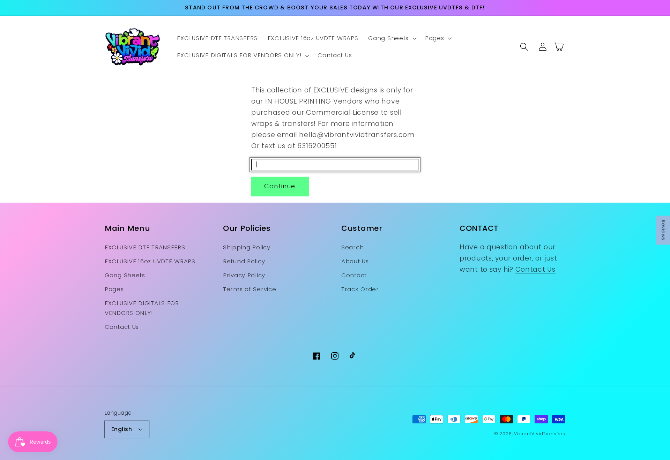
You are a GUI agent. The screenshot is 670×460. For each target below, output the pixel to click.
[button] (391, 38)
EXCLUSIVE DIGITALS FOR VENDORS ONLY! (142, 308)
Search (352, 247)
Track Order (360, 289)
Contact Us (122, 327)
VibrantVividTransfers (539, 434)
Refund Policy (244, 261)
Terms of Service (249, 289)
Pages (114, 289)
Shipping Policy (246, 247)
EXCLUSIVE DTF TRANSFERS (145, 247)
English (121, 429)
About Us (355, 261)
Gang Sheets (125, 275)
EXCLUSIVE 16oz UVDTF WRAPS (150, 261)
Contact (354, 275)
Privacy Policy (244, 275)
